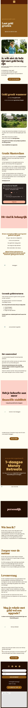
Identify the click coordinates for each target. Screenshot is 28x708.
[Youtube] (16, 666)
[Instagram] (8, 666)
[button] (14, 2)
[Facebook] (12, 666)
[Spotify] (19, 666)
